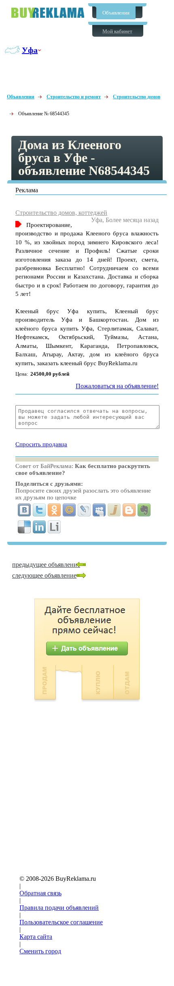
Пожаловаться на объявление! (117, 386)
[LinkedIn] (39, 526)
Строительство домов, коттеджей (61, 212)
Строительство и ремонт (74, 97)
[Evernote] (144, 509)
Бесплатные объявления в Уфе (47, 13)
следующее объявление (44, 575)
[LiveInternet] (54, 526)
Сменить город (40, 951)
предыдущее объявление (46, 564)
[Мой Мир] (69, 509)
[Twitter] (39, 509)
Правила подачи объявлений (59, 907)
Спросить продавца (41, 444)
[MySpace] (99, 509)
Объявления (115, 13)
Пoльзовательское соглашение (61, 922)
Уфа (30, 50)
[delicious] (24, 526)
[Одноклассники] (54, 509)
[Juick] (114, 509)
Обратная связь (40, 893)
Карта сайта (35, 936)
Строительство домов (136, 97)
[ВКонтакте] (24, 509)
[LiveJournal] (84, 509)
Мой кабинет (117, 31)
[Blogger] (129, 509)
